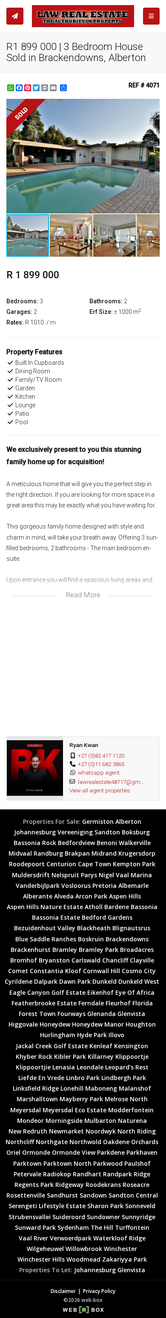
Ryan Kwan (83, 745)
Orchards (144, 1142)
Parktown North (67, 1163)
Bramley (64, 950)
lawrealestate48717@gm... (111, 781)
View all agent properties (99, 790)
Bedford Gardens (107, 917)
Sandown (93, 1195)
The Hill (102, 1227)
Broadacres (137, 950)
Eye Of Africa (135, 992)
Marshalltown (37, 1099)
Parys (89, 875)
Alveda (64, 896)
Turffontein (132, 1227)
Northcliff (20, 1142)
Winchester (120, 1249)
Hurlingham (57, 1035)
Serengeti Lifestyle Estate (47, 1206)
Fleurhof (118, 1003)
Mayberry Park (81, 1099)
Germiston (98, 821)
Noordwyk (101, 1131)
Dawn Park (75, 981)
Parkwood (108, 1163)
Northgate (52, 1142)
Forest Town (37, 1014)
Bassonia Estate (56, 917)
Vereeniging (75, 832)
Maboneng (101, 1088)
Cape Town (94, 864)
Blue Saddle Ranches (45, 939)
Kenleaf (100, 1046)
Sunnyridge (138, 1217)
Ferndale (91, 1003)
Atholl (94, 907)
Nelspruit (65, 875)
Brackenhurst (31, 950)
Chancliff (115, 960)
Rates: (15, 322)
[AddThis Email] (54, 87)
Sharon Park (105, 1206)
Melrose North (126, 1099)
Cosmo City (139, 971)
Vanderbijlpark (38, 885)
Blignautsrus (131, 928)
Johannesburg (35, 832)
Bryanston (54, 960)
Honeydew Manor (98, 1024)
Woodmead (83, 1259)
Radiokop (57, 1174)
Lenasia (63, 1067)
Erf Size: (101, 311)
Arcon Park (91, 896)
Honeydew (55, 1024)
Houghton (141, 1024)
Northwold (85, 1142)
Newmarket (66, 1131)
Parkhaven (141, 1152)
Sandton (107, 832)
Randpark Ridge (126, 1174)
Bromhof (23, 960)
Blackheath (94, 928)
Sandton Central (133, 1195)
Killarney (101, 1056)
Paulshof (137, 1163)
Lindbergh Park (123, 1078)
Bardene (116, 907)
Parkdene (111, 1152)
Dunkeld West (138, 981)
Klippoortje (132, 1056)
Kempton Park (134, 864)
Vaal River (33, 1238)
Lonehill (71, 1088)
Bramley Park (98, 950)
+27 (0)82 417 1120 (101, 755)
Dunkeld (104, 981)
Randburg (48, 853)
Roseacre (136, 1185)
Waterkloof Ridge (119, 1238)
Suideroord (68, 1217)
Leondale (90, 1067)
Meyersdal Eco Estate (74, 1110)
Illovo (116, 1035)
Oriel (13, 1152)
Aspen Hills (125, 896)
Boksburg (136, 832)
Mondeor (30, 1121)
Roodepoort (27, 864)
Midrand (104, 853)
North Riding (136, 1131)
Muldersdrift (31, 875)
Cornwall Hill (101, 971)
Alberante (37, 896)
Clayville (142, 960)
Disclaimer (63, 1290)
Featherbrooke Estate (44, 1003)
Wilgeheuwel (45, 1249)
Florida (142, 1003)
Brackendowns (127, 939)
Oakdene (116, 1142)
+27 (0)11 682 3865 (101, 764)
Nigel (106, 875)
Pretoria (104, 885)
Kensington (131, 1046)
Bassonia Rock (35, 843)
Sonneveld (140, 1206)
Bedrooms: (22, 301)
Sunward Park (35, 1227)
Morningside (64, 1121)
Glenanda (101, 1014)
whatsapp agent (99, 772)
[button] (152, 106)
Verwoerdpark (71, 1238)
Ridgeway (69, 1185)
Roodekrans (103, 1185)
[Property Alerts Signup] (14, 16)
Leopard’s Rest (127, 1067)
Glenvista (131, 1014)
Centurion (61, 864)
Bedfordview (76, 843)
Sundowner (103, 1217)
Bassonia (144, 907)
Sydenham (73, 1227)
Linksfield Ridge (36, 1088)
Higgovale (23, 1024)
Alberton (128, 821)
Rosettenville (25, 1195)
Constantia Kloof (55, 971)
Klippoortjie (33, 1067)
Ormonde (36, 1152)
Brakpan (77, 853)
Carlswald (86, 960)
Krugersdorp (136, 853)
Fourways (71, 1014)
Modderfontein (131, 1110)
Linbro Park (83, 1078)
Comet (18, 971)
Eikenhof (100, 992)
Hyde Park (92, 1035)
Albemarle (133, 885)
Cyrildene (18, 981)
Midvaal (20, 853)
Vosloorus (76, 885)
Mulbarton (100, 1121)
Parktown (27, 1163)
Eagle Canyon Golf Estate (47, 992)
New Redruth (28, 1131)
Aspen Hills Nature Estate (45, 907)
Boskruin (91, 939)
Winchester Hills (41, 1259)
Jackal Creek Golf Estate (52, 1046)
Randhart (87, 1174)
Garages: (19, 311)
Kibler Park (70, 1056)
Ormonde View (73, 1152)
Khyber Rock (34, 1056)
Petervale (27, 1174)
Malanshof (135, 1088)
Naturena (132, 1121)
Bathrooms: (106, 301)
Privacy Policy (99, 1290)
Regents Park (34, 1185)
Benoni (107, 843)
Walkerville (135, 843)
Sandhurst (62, 1195)
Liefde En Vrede (41, 1078)
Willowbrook (84, 1249)
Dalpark (45, 981)
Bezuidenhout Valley (44, 928)
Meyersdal (25, 1110)
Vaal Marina (134, 875)
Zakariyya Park (124, 1259)
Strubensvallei (30, 1217)
